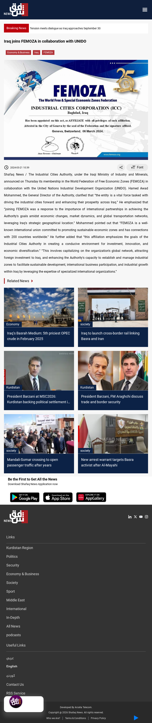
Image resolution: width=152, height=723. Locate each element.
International (16, 609)
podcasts (13, 635)
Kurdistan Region (19, 548)
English (11, 667)
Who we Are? (53, 718)
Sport (10, 591)
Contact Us (15, 684)
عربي (10, 658)
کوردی (10, 675)
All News (13, 626)
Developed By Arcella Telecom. (76, 707)
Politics (12, 556)
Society (12, 583)
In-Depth (13, 617)
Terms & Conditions (75, 718)
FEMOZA (48, 52)
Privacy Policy (98, 718)
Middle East (15, 600)
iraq (36, 52)
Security (12, 565)
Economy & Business (18, 52)
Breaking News (16, 28)
